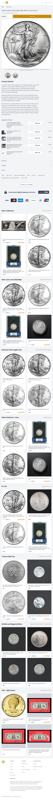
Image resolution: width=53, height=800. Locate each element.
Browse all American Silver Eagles (43, 349)
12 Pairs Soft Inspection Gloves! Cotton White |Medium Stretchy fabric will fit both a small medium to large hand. (15, 124)
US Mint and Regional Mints (12, 624)
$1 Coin (33, 175)
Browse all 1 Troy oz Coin (45, 556)
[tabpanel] (26, 45)
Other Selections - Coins (10, 417)
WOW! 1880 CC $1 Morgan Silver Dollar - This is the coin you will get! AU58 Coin (13, 653)
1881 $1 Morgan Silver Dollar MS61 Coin (37, 683)
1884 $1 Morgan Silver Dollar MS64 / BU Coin (38, 652)
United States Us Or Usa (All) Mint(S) (10, 178)
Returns (35, 769)
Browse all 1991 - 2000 (46, 690)
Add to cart (32, 16)
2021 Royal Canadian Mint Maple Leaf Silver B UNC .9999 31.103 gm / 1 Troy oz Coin (12, 586)
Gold (11, 763)
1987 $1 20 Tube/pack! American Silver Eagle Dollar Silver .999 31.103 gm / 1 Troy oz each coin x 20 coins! (13, 309)
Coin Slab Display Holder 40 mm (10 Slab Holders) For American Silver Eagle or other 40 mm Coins (14, 146)
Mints (23, 766)
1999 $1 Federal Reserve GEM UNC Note (11, 749)
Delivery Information (37, 766)
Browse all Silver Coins (46, 279)
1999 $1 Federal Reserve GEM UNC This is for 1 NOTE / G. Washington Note (38, 719)
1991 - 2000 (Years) (8, 690)
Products (12, 761)
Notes (11, 769)
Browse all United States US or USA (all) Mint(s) (40, 624)
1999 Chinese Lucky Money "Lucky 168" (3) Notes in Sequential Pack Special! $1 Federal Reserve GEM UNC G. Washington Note (38, 751)
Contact (35, 763)
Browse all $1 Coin (46, 486)
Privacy (23, 772)
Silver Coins (9, 175)
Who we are (24, 763)
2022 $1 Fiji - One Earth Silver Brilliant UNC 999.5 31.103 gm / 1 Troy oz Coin (39, 586)
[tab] (8, 75)
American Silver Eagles (19, 175)
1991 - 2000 (24, 178)
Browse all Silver (47, 210)
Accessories (12, 775)
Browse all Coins (47, 417)
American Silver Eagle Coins (12, 350)
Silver (3, 175)
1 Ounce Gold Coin (8, 556)
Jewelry (11, 772)
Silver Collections (8, 211)
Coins (28, 175)
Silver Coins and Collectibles (12, 280)
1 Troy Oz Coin (41, 175)
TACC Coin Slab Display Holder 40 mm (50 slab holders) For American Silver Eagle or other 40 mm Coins (14, 138)
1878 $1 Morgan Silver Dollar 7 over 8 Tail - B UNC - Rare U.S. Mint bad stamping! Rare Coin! (39, 515)
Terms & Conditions (26, 769)
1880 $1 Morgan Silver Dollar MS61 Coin (11, 683)
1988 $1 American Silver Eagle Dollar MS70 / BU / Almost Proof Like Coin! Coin (39, 271)
